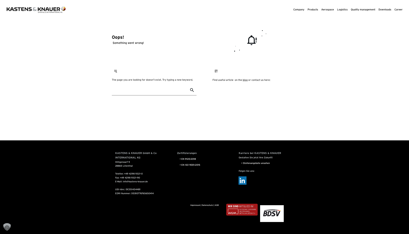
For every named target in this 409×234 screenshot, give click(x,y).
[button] (7, 227)
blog (245, 80)
